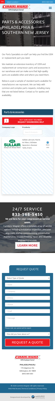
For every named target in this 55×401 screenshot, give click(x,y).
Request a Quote (27, 342)
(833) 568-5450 (47, 2)
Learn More (27, 245)
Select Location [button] (12, 2)
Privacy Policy (42, 388)
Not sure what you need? (31, 121)
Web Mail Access (14, 388)
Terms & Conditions (29, 388)
